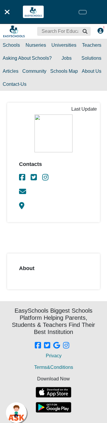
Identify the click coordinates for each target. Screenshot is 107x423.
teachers (91, 45)
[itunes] (53, 392)
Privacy (54, 355)
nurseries (36, 45)
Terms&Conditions (53, 367)
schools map (64, 71)
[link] (22, 178)
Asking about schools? (27, 58)
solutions (91, 58)
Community (34, 71)
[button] (85, 31)
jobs (67, 58)
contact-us (14, 84)
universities (63, 45)
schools (11, 45)
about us (91, 71)
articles (10, 71)
